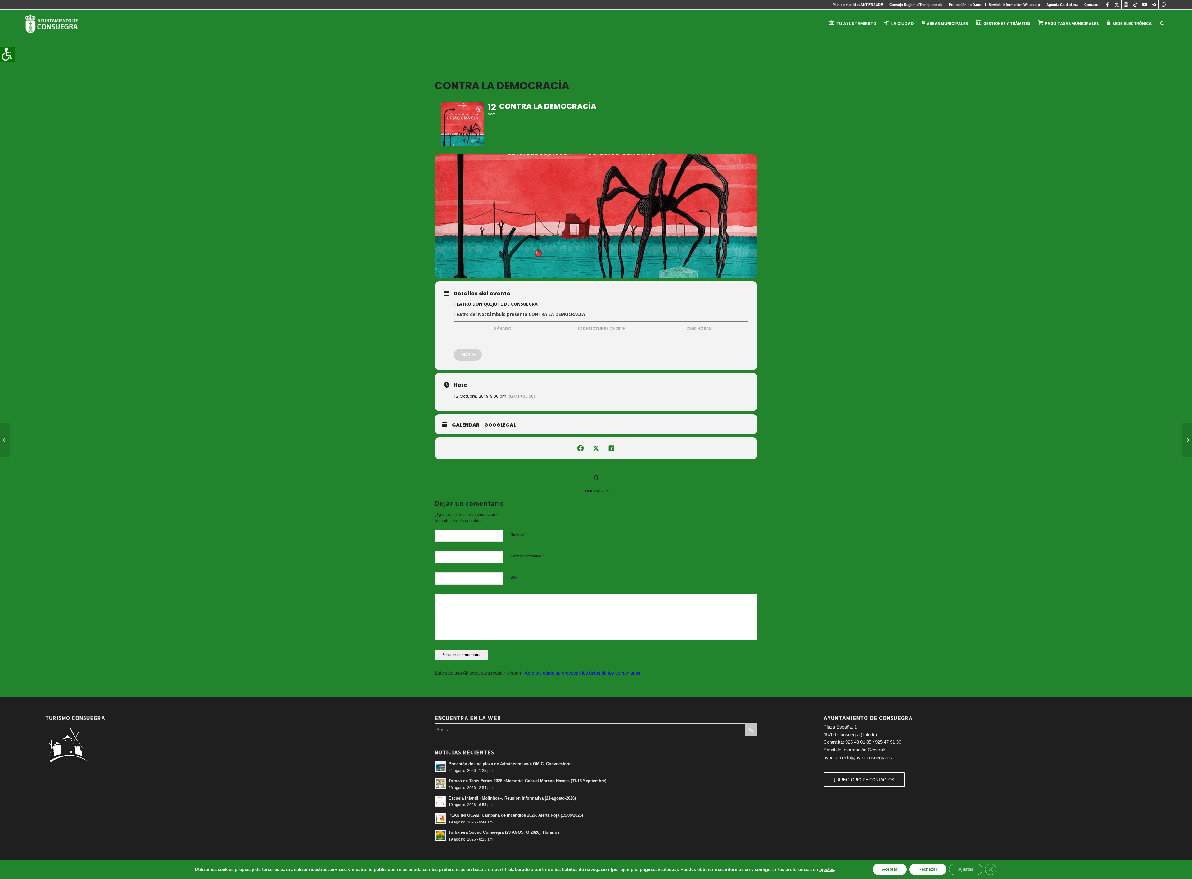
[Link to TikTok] (1135, 4)
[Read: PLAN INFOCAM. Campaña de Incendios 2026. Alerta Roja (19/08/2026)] (440, 818)
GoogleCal (500, 425)
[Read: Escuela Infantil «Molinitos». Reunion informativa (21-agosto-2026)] (440, 801)
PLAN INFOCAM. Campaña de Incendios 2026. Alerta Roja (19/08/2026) (516, 815)
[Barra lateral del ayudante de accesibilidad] (7, 54)
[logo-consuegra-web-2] (56, 23)
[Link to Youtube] (1144, 4)
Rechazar (928, 869)
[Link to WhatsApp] (1163, 4)
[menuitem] (857, 4)
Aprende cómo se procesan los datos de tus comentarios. (583, 672)
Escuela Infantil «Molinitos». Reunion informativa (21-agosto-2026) (512, 798)
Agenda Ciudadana (1062, 5)
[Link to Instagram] (1126, 4)
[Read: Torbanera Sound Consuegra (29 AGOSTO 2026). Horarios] (440, 835)
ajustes (827, 869)
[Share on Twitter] (596, 448)
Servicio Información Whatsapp (1014, 5)
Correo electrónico (527, 556)
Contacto (1091, 5)
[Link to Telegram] (1153, 4)
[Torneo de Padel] (1187, 440)
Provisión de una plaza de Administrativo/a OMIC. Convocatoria (510, 763)
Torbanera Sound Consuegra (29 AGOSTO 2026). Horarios (504, 832)
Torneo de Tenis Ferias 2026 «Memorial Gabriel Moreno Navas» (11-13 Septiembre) (527, 780)
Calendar (466, 425)
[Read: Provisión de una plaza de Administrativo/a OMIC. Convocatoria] (440, 766)
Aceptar (889, 869)
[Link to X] (1116, 4)
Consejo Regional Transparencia (915, 5)
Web (514, 577)
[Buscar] (1162, 23)
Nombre (518, 534)
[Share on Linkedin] (611, 448)
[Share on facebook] (580, 448)
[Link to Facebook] (1107, 4)
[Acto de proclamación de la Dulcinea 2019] (5, 440)
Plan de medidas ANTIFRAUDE (858, 5)
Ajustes (965, 869)
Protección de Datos (965, 5)
